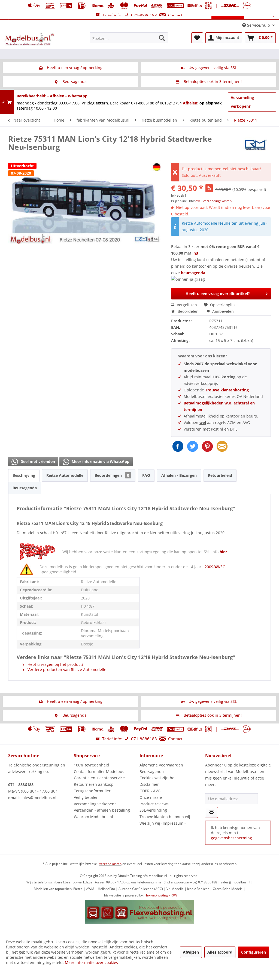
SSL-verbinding (153, 810)
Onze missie (151, 797)
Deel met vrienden (37, 461)
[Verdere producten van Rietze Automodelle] (256, 144)
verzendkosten (110, 863)
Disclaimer (149, 784)
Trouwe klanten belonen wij (165, 816)
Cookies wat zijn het (158, 777)
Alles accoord (219, 952)
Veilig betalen (86, 797)
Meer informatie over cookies (91, 962)
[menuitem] (129, 37)
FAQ (146, 475)
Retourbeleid (220, 475)
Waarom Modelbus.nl (93, 816)
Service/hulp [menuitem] (258, 25)
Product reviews (154, 803)
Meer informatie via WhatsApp (100, 461)
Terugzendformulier (92, 790)
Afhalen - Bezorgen (179, 475)
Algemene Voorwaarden (161, 765)
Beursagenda (25, 487)
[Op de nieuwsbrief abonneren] (211, 812)
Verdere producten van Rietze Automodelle (66, 669)
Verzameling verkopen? (242, 102)
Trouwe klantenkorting (227, 389)
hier (223, 551)
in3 (195, 253)
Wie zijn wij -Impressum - (163, 823)
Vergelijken (186, 304)
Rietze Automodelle (64, 475)
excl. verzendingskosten (213, 201)
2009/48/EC (215, 566)
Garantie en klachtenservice (99, 777)
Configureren (253, 952)
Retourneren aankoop (94, 784)
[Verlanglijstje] (197, 37)
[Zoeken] (162, 37)
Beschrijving (24, 475)
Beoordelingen (112, 475)
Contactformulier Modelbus (99, 771)
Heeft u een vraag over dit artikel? (218, 293)
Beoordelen (188, 311)
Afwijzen (191, 952)
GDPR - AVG (150, 790)
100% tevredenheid (91, 765)
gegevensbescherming (231, 837)
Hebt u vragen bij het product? (54, 664)
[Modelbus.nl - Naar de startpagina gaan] (30, 39)
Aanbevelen (222, 311)
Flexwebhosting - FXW (160, 895)
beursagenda (193, 272)
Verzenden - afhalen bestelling (102, 810)
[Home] (9, 21)
